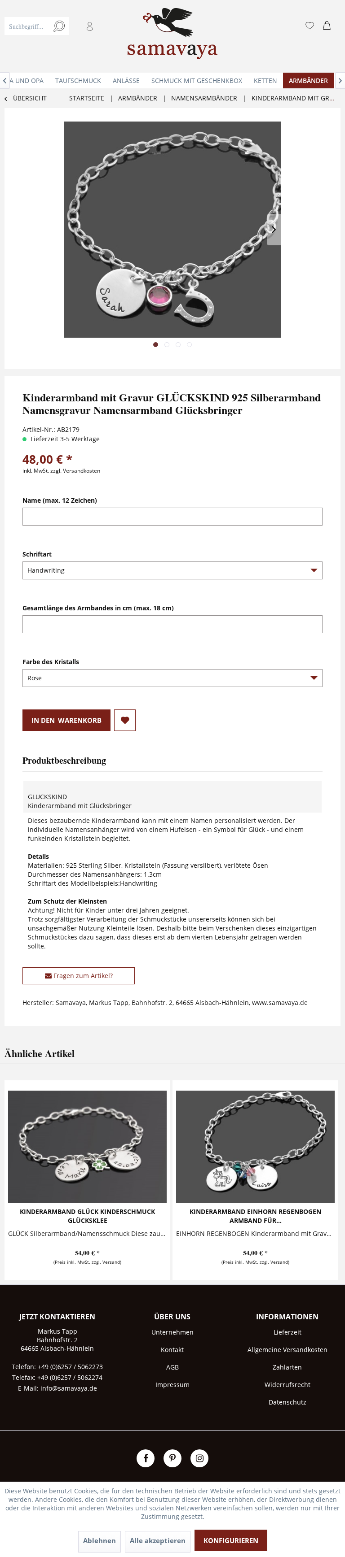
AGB (172, 1367)
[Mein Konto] (90, 26)
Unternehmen (172, 1332)
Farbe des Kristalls (50, 661)
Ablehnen (99, 1540)
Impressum (172, 1384)
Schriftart (37, 554)
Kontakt (172, 1349)
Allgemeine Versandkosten (287, 1349)
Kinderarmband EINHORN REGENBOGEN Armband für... (255, 1216)
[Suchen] (59, 26)
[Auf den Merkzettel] (125, 720)
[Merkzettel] (309, 26)
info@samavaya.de (68, 1388)
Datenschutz (287, 1402)
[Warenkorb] (328, 26)
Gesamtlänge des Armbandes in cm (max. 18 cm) (98, 608)
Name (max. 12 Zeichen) (59, 500)
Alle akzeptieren (158, 1540)
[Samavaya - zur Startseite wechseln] (172, 36)
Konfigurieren (230, 1540)
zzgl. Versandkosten (75, 470)
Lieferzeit (287, 1332)
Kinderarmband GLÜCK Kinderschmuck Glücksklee (87, 1216)
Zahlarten (287, 1367)
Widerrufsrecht (287, 1384)
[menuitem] (55, 36)
